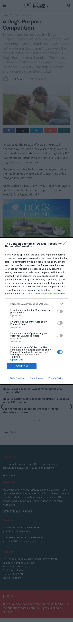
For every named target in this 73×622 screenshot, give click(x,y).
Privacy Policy (55, 378)
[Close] (66, 244)
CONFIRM (21, 366)
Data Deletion (17, 378)
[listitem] (36, 304)
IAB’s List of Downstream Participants (41, 293)
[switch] (60, 311)
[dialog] (36, 311)
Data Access (36, 378)
